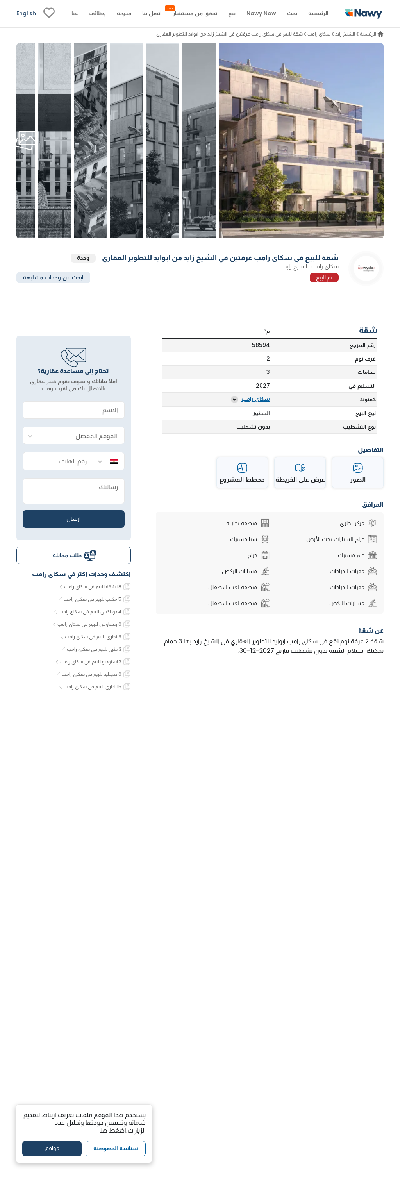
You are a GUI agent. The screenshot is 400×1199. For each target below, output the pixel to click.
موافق (52, 1148)
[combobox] (81, 436)
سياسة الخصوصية (115, 1148)
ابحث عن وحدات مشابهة (53, 277)
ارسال (73, 519)
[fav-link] (49, 13)
